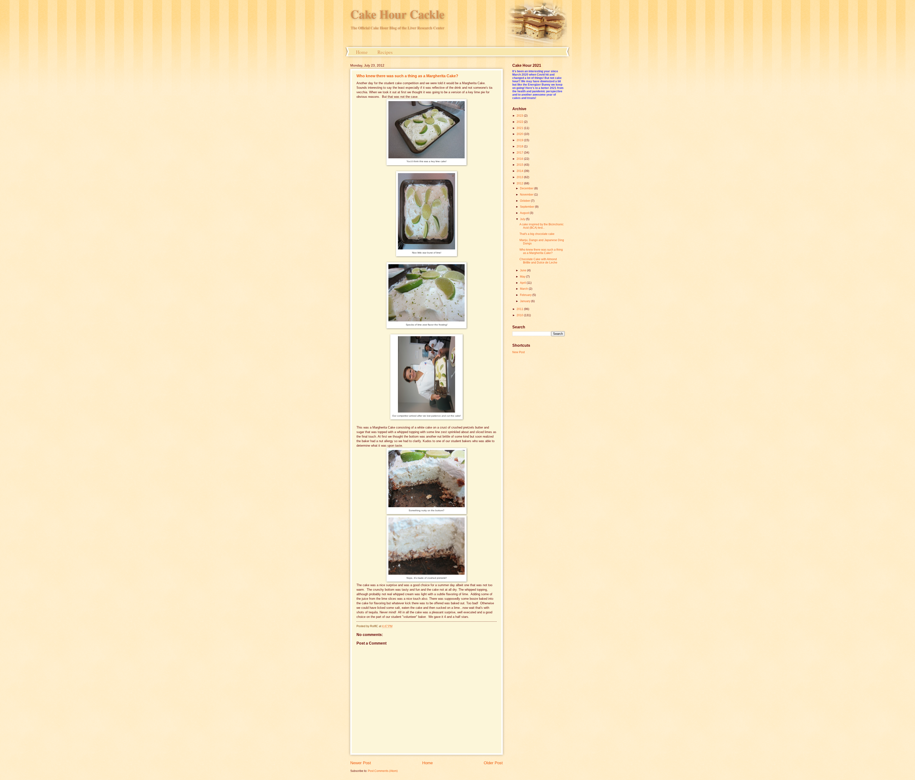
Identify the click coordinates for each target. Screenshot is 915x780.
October (525, 200)
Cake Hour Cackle (397, 14)
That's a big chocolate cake (536, 234)
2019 (520, 140)
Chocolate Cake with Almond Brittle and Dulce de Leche (538, 261)
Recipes (385, 52)
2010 (520, 315)
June (523, 270)
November (527, 194)
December (527, 188)
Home (362, 52)
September (527, 206)
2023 (520, 115)
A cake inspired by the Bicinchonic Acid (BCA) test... (541, 226)
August (525, 213)
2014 (520, 171)
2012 (520, 183)
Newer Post (360, 763)
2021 (520, 128)
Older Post (493, 763)
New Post (518, 352)
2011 (520, 309)
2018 (520, 146)
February (526, 295)
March (524, 288)
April (523, 282)
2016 (520, 158)
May (523, 276)
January (525, 301)
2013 (520, 177)
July (523, 219)
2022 (520, 122)
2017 (520, 152)
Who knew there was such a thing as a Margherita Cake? (407, 76)
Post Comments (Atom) (383, 771)
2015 (520, 164)
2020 (520, 134)
